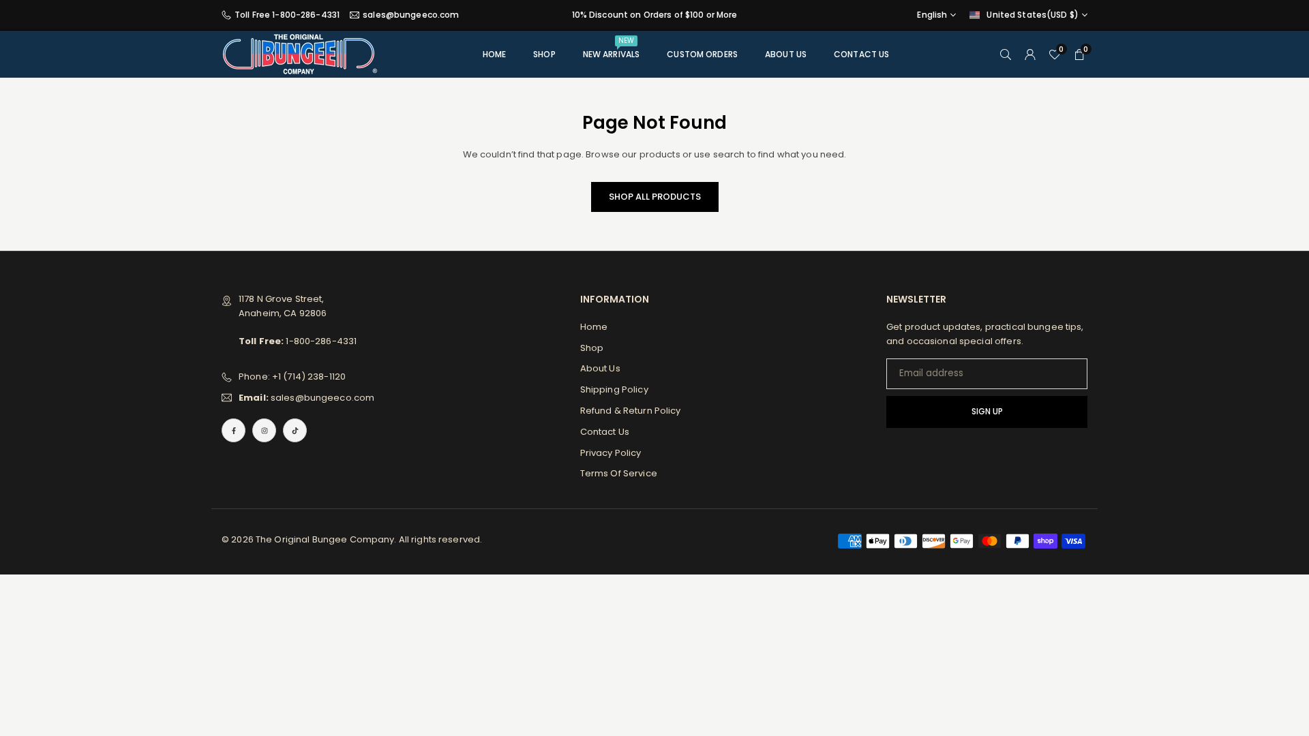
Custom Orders (702, 54)
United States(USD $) (1033, 15)
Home (495, 54)
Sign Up (987, 411)
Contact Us (861, 54)
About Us (786, 54)
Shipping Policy (614, 389)
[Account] (1030, 54)
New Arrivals (611, 47)
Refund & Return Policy (630, 410)
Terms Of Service (618, 473)
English (932, 15)
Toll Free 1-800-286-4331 (287, 15)
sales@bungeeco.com (411, 15)
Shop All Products (655, 196)
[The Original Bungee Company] (300, 53)
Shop (544, 54)
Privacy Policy (611, 452)
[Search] (1005, 54)
